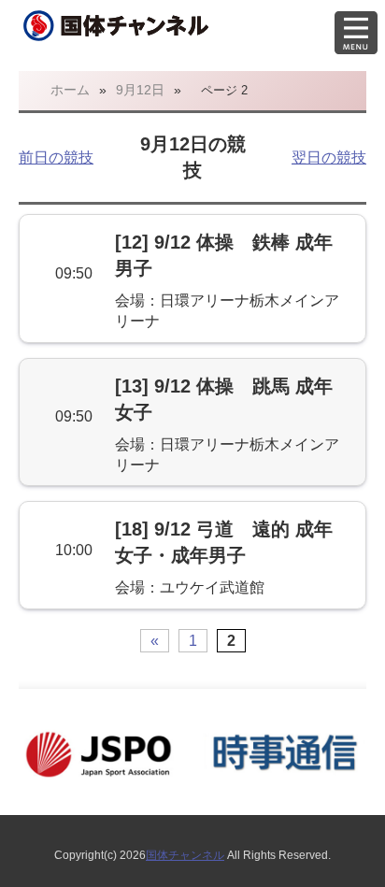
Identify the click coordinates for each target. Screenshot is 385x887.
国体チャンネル (185, 855)
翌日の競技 (329, 157)
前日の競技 (56, 157)
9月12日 (140, 89)
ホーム (70, 89)
